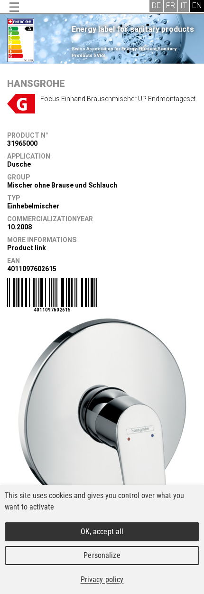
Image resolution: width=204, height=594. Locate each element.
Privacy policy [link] (102, 579)
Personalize (101, 555)
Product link (26, 248)
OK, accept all (102, 531)
